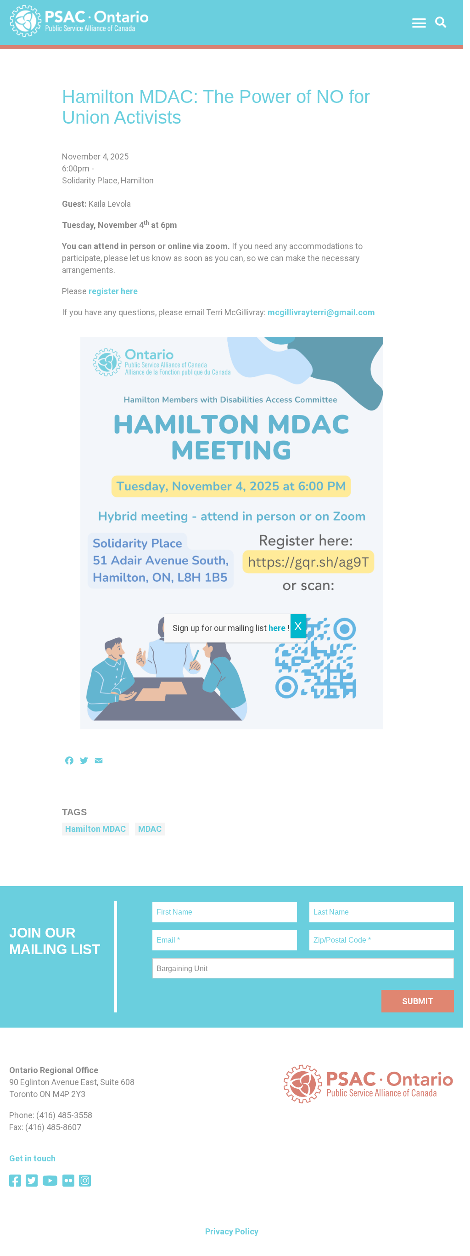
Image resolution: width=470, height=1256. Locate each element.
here (277, 628)
